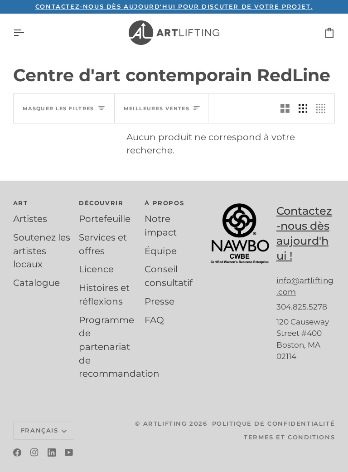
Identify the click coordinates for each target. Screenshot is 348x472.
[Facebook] (17, 452)
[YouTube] (69, 452)
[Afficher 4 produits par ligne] (323, 108)
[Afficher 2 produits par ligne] (285, 108)
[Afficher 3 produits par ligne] (303, 108)
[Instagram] (34, 452)
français (39, 430)
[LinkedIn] (52, 452)
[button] (42, 205)
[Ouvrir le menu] (26, 33)
